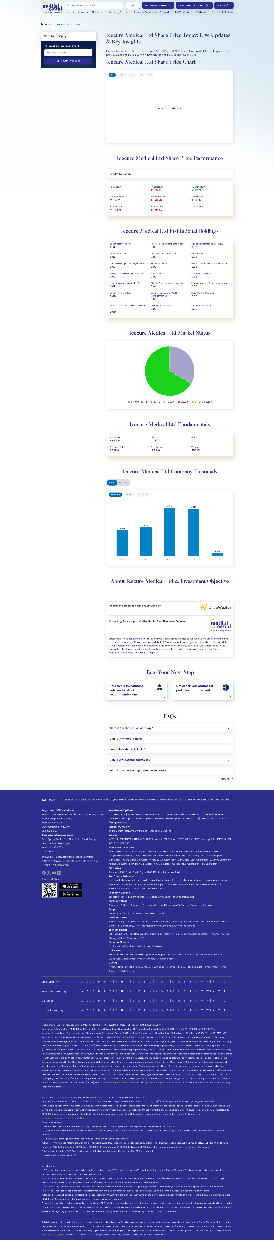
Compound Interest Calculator (177, 851)
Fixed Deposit (173, 818)
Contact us (115, 913)
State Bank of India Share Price (178, 880)
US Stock (210, 921)
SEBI (122, 954)
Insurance (121, 822)
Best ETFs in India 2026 (133, 938)
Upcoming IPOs (117, 814)
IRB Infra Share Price (149, 884)
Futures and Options (160, 830)
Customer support (154, 913)
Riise (160, 872)
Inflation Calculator (141, 863)
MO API (152, 872)
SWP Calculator (207, 855)
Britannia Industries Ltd (208, 884)
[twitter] (49, 874)
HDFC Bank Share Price (121, 880)
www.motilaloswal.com (54, 1234)
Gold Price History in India (165, 934)
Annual (112, 482)
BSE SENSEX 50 (121, 843)
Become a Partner (155, 5)
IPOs (185, 921)
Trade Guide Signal (136, 872)
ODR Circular (195, 967)
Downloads (158, 967)
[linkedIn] (59, 874)
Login (132, 5)
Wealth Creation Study (160, 958)
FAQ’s (126, 913)
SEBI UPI (221, 5)
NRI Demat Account (155, 814)
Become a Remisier (201, 905)
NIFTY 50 (113, 839)
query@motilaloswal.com (56, 826)
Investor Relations (172, 954)
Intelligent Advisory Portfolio (183, 814)
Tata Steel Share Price (147, 880)
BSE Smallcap (154, 839)
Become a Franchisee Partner (147, 905)
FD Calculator (133, 851)
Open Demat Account (191, 5)
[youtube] (54, 874)
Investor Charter (118, 967)
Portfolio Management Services (146, 818)
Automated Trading (184, 925)
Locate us (136, 913)
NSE (116, 954)
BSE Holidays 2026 (139, 934)
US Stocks (206, 814)
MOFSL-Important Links (147, 954)
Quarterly (123, 482)
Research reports (118, 896)
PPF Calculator (181, 859)
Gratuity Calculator (160, 859)
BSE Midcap (170, 839)
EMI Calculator (190, 855)
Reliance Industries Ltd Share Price (127, 888)
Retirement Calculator (208, 851)
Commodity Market (136, 830)
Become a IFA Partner (177, 905)
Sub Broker (223, 921)
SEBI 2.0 (182, 967)
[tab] (112, 75)
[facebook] (44, 874)
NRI (117, 925)
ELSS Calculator (199, 859)
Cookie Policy (204, 954)
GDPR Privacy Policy (139, 967)
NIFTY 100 (221, 839)
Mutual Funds (135, 814)
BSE (110, 954)
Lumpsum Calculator (120, 855)
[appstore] (71, 886)
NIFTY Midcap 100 (204, 839)
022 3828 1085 (49, 830)
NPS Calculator (162, 863)
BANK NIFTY (139, 839)
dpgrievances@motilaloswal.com (162, 1082)
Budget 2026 (116, 921)
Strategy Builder (173, 872)
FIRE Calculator (209, 863)
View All (225, 778)
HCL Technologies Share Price (177, 884)
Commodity (127, 925)
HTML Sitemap (127, 971)
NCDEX (129, 954)
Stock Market (131, 921)
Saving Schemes (153, 946)
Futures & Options (171, 921)
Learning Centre (138, 896)
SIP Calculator (116, 851)
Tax (111, 946)
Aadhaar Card (134, 946)
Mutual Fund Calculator (167, 855)
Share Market (116, 830)
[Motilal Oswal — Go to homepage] (51, 8)
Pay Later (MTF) (191, 818)
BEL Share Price (156, 888)
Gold (111, 925)
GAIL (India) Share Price (210, 880)
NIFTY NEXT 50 (185, 839)
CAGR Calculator (143, 855)
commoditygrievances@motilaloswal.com (64, 1118)
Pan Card (119, 946)
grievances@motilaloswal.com (119, 1082)
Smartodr (171, 967)
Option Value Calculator (185, 863)
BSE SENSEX (126, 839)
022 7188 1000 (49, 851)
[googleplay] (71, 894)
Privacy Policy (211, 967)
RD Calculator (150, 851)
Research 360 (116, 872)
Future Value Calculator (135, 859)
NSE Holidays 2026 (118, 934)
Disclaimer (189, 954)
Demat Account (150, 921)
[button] (68, 5)
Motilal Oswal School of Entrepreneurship (172, 896)
